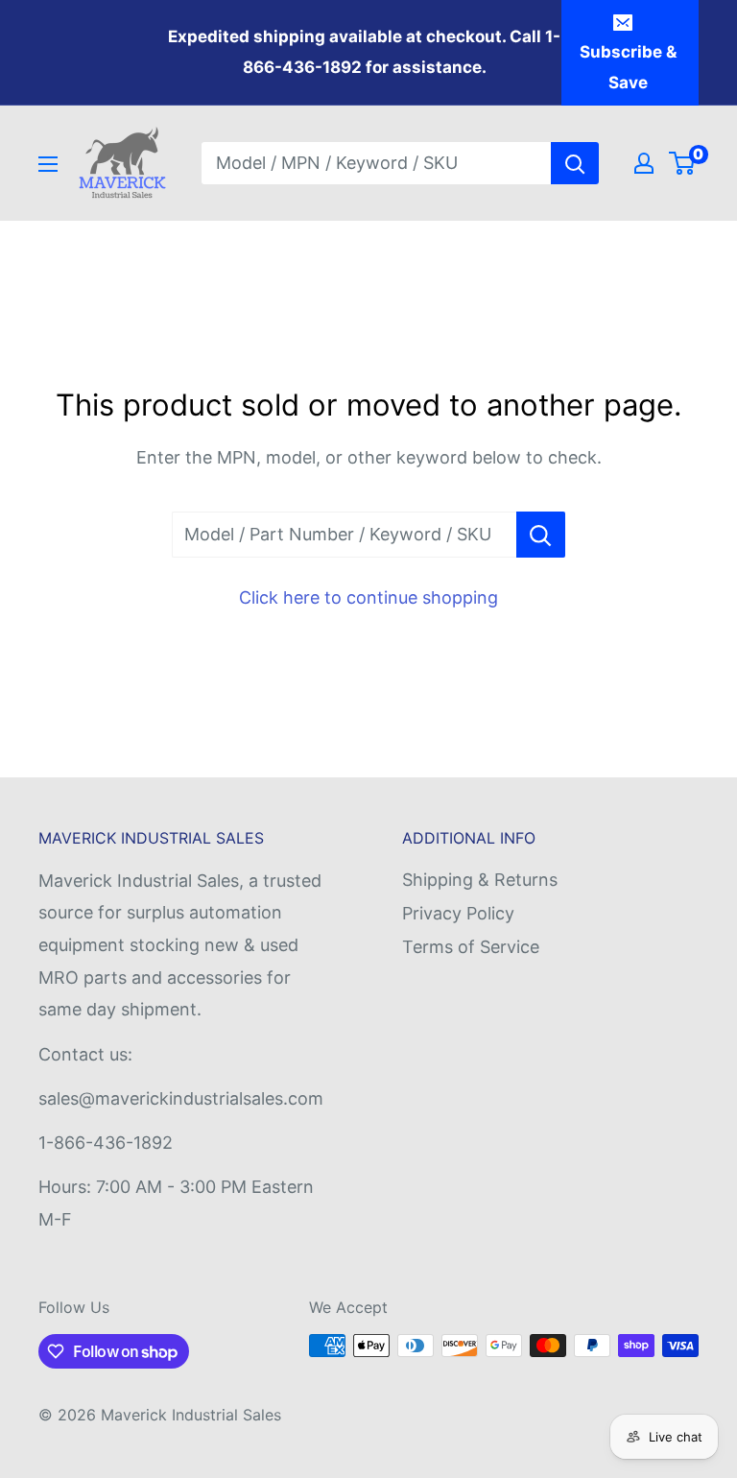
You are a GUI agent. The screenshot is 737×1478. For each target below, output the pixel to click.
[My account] (644, 163)
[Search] (575, 163)
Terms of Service (470, 947)
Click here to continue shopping (368, 597)
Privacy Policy (458, 913)
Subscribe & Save (628, 67)
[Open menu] (48, 164)
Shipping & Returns (480, 880)
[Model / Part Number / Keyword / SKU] (540, 535)
